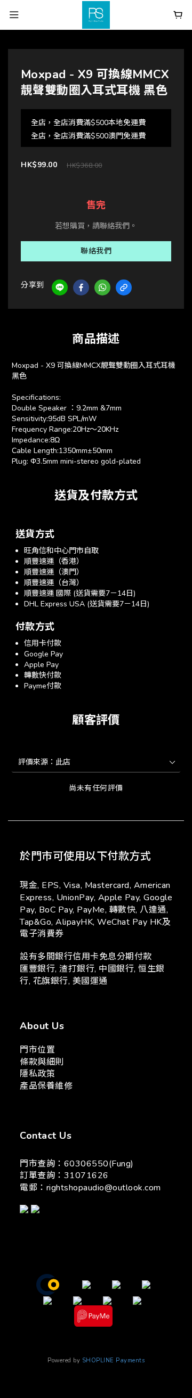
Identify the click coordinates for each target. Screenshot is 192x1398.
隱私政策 (37, 1074)
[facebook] (81, 287)
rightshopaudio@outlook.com (103, 1188)
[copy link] (124, 287)
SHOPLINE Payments (113, 1360)
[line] (60, 287)
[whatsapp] (102, 287)
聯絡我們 (96, 251)
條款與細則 (42, 1062)
